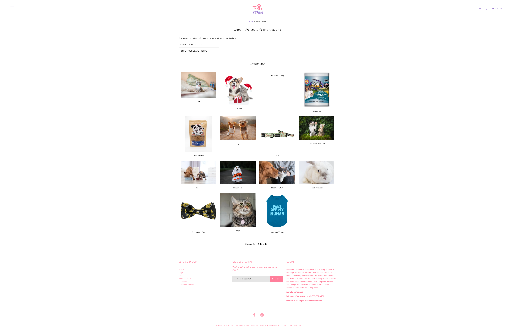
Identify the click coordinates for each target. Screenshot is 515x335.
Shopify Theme (257, 325)
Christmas (238, 108)
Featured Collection (316, 143)
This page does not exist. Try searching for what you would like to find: (208, 38)
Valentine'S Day (277, 232)
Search (181, 269)
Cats (198, 101)
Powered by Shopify (292, 325)
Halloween (237, 188)
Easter (277, 155)
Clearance (317, 111)
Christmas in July (277, 75)
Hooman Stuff (277, 188)
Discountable (198, 155)
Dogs (238, 143)
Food (198, 188)
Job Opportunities (186, 284)
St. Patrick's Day (198, 232)
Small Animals (316, 188)
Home (251, 21)
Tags (238, 231)
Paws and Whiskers (240, 325)
